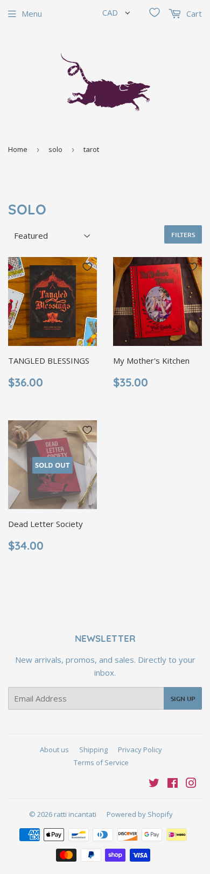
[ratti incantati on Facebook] (172, 784)
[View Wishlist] (154, 12)
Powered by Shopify (140, 814)
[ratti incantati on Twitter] (154, 784)
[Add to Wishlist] (87, 267)
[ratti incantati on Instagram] (191, 784)
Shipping (93, 749)
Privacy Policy (140, 749)
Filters (183, 234)
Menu (32, 13)
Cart (193, 13)
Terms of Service (101, 762)
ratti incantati (75, 814)
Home (17, 149)
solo (55, 149)
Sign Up (183, 698)
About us (54, 749)
